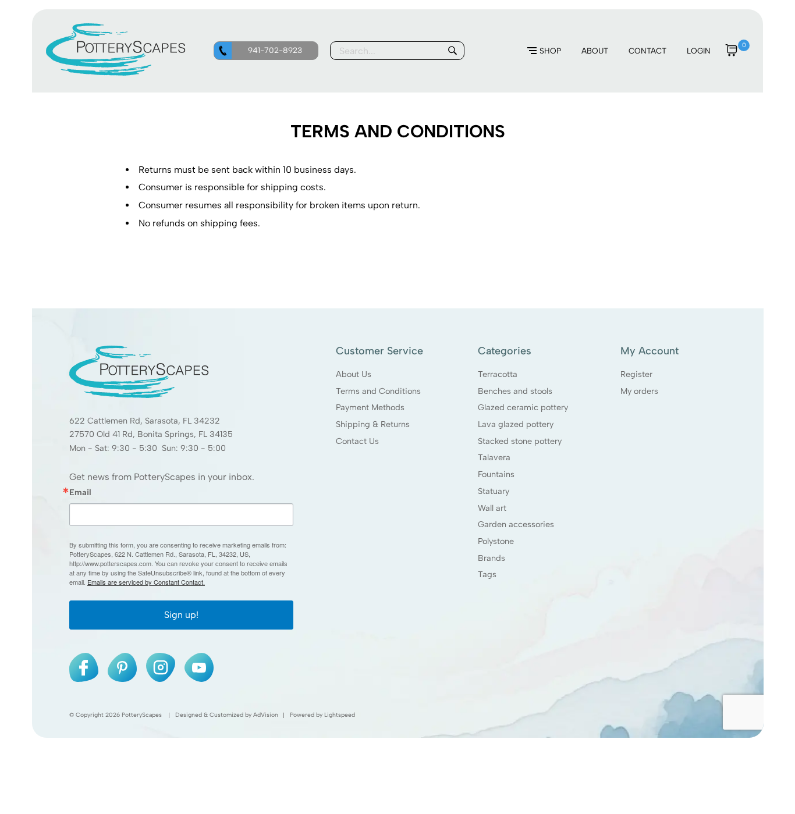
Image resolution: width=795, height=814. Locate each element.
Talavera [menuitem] (494, 457)
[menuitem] (544, 51)
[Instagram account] (160, 667)
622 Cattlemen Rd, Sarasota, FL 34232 (144, 420)
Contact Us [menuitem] (357, 441)
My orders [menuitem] (639, 390)
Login (699, 50)
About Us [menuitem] (353, 374)
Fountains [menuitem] (496, 474)
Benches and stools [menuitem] (515, 390)
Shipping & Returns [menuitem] (373, 424)
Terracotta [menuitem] (497, 374)
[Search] (452, 50)
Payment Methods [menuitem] (370, 407)
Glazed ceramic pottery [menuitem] (523, 407)
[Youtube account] (199, 667)
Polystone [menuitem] (496, 541)
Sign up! (181, 614)
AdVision (265, 715)
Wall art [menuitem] (492, 507)
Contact (647, 50)
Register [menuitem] (636, 374)
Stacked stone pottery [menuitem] (520, 441)
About (594, 50)
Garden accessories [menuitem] (516, 524)
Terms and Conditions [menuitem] (378, 390)
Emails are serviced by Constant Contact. (146, 581)
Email (80, 492)
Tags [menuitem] (487, 574)
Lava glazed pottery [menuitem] (515, 424)
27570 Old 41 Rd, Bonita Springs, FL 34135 (151, 434)
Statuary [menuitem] (493, 491)
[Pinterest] (122, 667)
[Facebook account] (83, 667)
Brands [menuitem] (491, 558)
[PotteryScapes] (116, 72)
